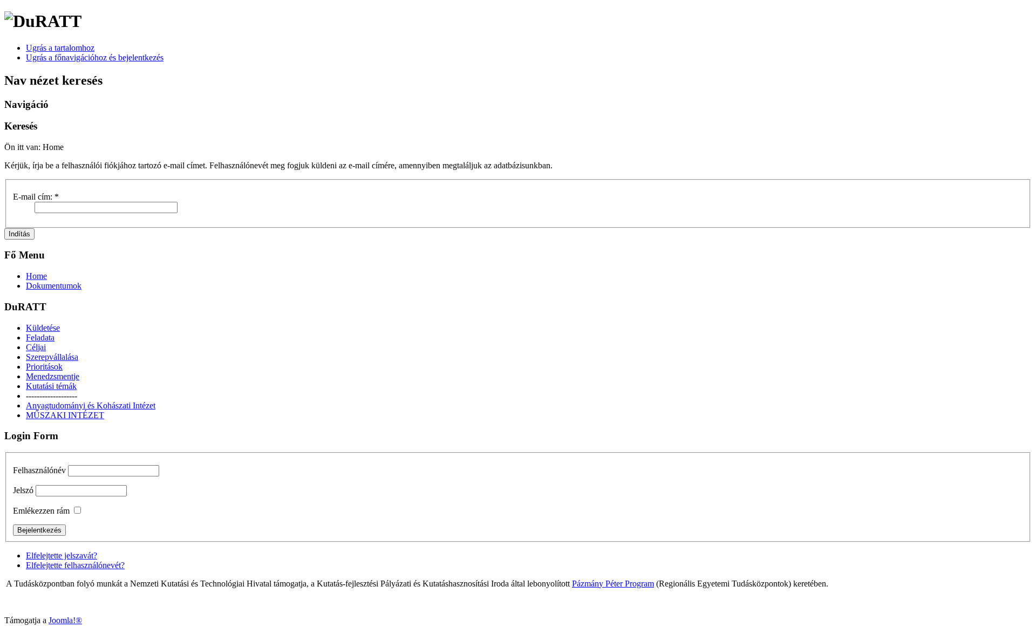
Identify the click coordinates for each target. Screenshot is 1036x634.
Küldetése (43, 327)
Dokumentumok (53, 285)
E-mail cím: (36, 196)
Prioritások (44, 366)
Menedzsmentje (52, 376)
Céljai (36, 347)
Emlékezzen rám (41, 510)
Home (36, 276)
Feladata (40, 337)
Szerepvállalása (52, 357)
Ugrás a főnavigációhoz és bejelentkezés (94, 57)
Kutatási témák (51, 386)
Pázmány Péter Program (613, 583)
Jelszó (23, 490)
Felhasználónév (39, 470)
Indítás (19, 234)
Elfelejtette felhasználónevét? (75, 565)
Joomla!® (65, 620)
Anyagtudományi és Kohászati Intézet (90, 405)
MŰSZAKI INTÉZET (65, 415)
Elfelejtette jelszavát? (61, 555)
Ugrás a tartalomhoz (60, 47)
